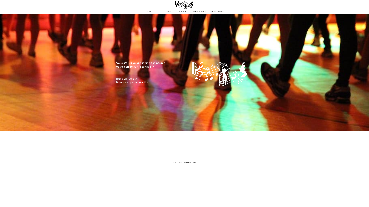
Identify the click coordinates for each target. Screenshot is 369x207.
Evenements (182, 11)
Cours (159, 11)
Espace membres (218, 11)
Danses (169, 11)
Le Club (148, 11)
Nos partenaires (199, 11)
